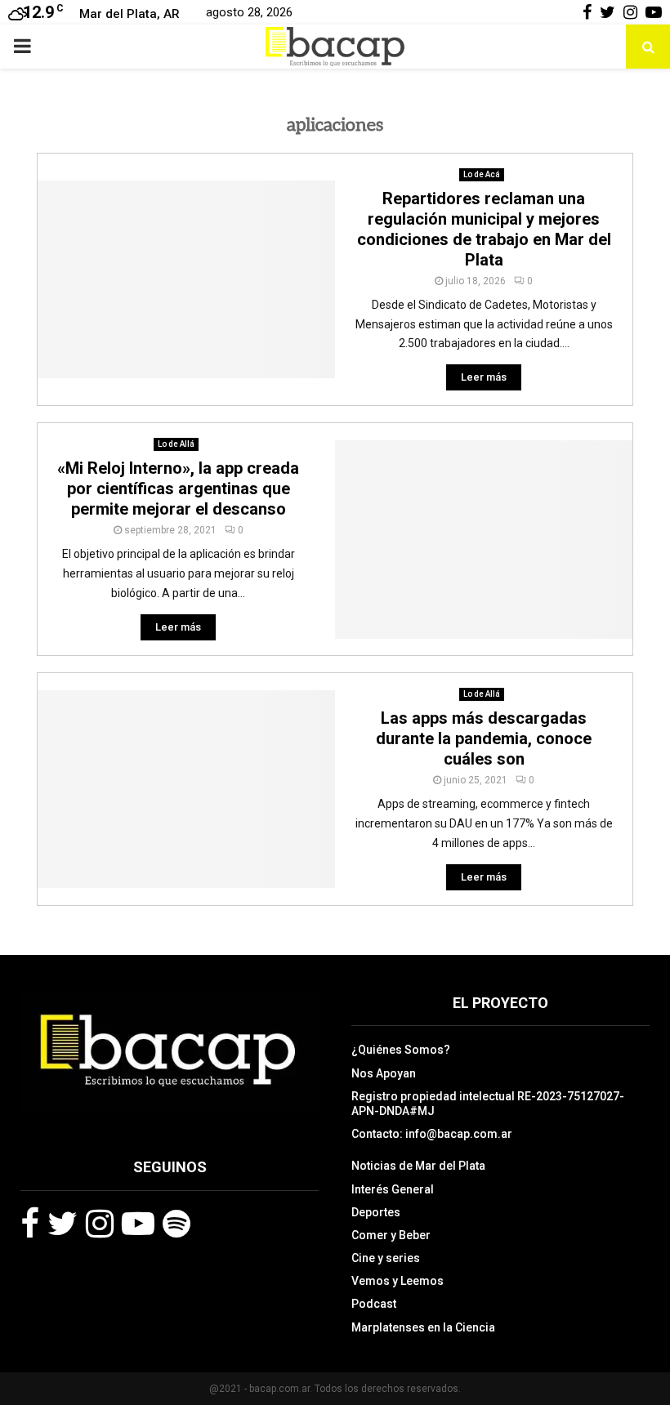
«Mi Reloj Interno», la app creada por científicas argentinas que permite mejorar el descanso (178, 488)
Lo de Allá (176, 443)
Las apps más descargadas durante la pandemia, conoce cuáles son (484, 738)
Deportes (375, 1212)
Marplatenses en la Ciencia (423, 1327)
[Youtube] (138, 1223)
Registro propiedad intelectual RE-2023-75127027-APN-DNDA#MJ (487, 1103)
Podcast (373, 1303)
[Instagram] (100, 1223)
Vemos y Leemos (397, 1280)
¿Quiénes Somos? (400, 1049)
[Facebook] (29, 1223)
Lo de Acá (481, 174)
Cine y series (385, 1257)
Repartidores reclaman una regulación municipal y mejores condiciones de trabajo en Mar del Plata (484, 229)
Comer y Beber (391, 1235)
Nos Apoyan (383, 1073)
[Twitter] (62, 1223)
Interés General (392, 1189)
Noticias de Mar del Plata (418, 1165)
